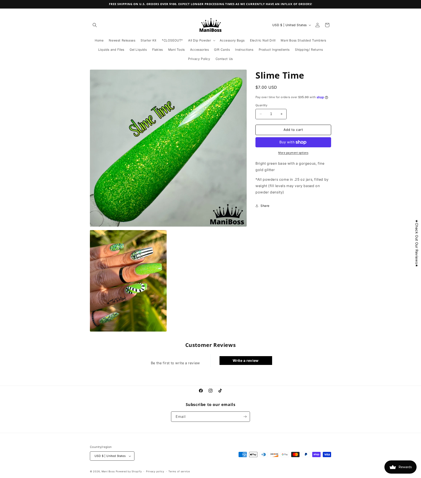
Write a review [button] (246, 360)
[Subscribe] (245, 416)
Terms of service (179, 471)
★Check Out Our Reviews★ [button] (417, 243)
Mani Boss (108, 471)
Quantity (261, 105)
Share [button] (264, 205)
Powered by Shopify (129, 471)
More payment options (293, 152)
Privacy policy (155, 471)
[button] (95, 25)
